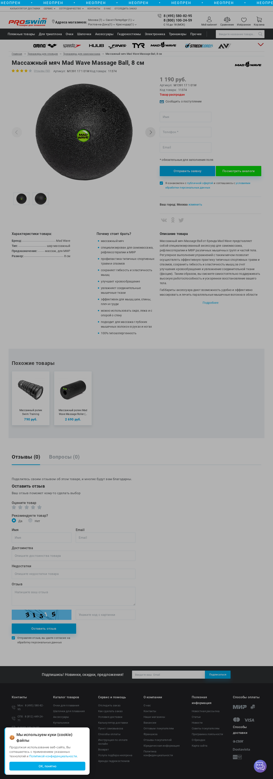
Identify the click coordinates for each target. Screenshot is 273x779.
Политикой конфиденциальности (53, 756)
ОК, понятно (47, 766)
